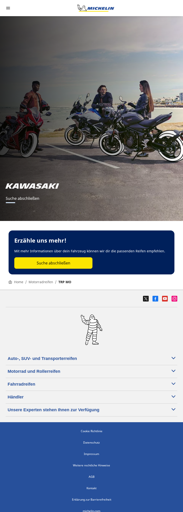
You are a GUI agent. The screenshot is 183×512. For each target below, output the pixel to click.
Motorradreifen (41, 282)
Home (18, 282)
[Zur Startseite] (96, 8)
